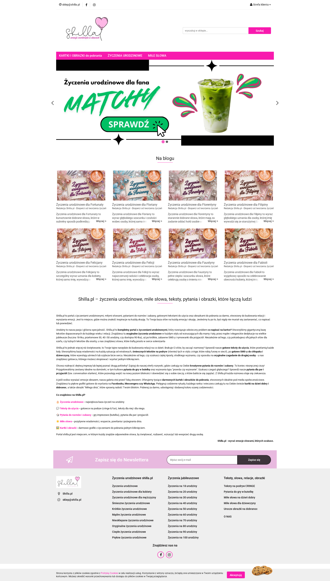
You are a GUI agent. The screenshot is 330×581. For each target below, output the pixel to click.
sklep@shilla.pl (72, 499)
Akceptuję (236, 574)
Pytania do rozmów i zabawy (75, 414)
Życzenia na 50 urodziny (182, 508)
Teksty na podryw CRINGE (239, 486)
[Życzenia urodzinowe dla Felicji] (137, 243)
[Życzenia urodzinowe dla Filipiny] (249, 185)
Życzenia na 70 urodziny (182, 520)
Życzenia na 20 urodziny (182, 491)
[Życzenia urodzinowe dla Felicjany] (81, 243)
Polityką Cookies (109, 573)
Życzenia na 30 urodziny (182, 497)
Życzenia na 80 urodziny (182, 526)
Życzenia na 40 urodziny (182, 503)
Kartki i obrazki (68, 427)
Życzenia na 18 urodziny (182, 486)
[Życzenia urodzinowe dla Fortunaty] (81, 185)
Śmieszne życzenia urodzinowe (131, 503)
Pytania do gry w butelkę (238, 491)
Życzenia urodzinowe (71, 401)
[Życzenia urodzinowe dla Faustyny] (193, 243)
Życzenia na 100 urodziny (183, 537)
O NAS (227, 516)
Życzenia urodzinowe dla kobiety (132, 491)
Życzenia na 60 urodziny (182, 514)
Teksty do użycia (69, 408)
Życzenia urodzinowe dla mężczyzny (134, 497)
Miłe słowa (66, 421)
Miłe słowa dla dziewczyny (240, 503)
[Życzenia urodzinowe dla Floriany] (137, 185)
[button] (132, 478)
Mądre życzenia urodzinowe (129, 514)
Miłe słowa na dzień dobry (239, 497)
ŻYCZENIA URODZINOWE (125, 55)
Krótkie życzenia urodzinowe (129, 508)
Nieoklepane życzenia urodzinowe (133, 520)
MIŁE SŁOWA (157, 55)
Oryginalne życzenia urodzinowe (131, 526)
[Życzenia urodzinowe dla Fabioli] (249, 243)
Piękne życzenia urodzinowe (129, 537)
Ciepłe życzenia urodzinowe (129, 531)
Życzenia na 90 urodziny (182, 531)
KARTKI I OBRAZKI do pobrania (80, 55)
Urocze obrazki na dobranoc (240, 508)
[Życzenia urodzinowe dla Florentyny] (193, 185)
